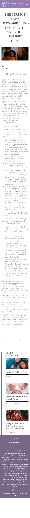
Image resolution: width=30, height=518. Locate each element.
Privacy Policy (15, 438)
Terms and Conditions (15, 442)
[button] (27, 4)
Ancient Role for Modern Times (17, 372)
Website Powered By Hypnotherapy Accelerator (15, 490)
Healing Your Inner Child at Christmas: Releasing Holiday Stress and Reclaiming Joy (16, 426)
